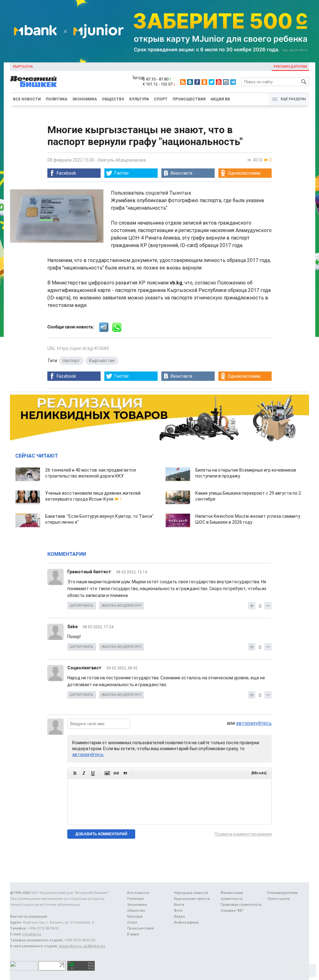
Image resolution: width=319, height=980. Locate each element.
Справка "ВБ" (232, 911)
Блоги (179, 905)
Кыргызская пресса (192, 899)
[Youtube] (218, 82)
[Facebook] (197, 82)
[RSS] (183, 82)
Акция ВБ (220, 99)
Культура (139, 99)
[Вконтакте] (190, 82)
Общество (113, 99)
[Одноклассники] (204, 82)
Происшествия (189, 99)
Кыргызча (23, 67)
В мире (133, 934)
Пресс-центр (278, 899)
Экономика (84, 99)
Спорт (161, 99)
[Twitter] (211, 82)
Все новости (27, 99)
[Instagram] (226, 82)
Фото (178, 911)
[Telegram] (233, 82)
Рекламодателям (290, 67)
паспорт (71, 360)
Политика (56, 99)
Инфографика (186, 922)
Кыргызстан (102, 360)
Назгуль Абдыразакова (122, 160)
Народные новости (191, 893)
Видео (179, 917)
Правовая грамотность (241, 905)
